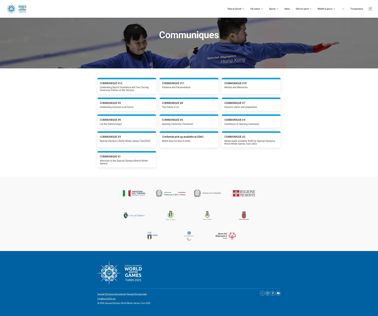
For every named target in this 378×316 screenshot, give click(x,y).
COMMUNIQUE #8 (172, 102)
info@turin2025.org (106, 299)
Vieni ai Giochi (234, 9)
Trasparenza (356, 9)
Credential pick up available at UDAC (183, 136)
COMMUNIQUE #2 (234, 136)
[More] (243, 9)
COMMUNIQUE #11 (173, 83)
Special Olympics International (111, 294)
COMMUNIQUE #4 (234, 119)
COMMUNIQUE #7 (234, 102)
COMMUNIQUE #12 (111, 83)
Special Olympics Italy (137, 294)
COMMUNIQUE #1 (110, 156)
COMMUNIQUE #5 (172, 119)
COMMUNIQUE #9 (110, 102)
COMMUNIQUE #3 (110, 136)
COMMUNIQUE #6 (110, 119)
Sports (272, 9)
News (287, 9)
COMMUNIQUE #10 (235, 83)
